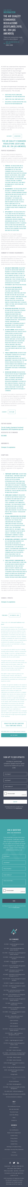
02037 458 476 (19, 848)
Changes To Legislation (8, 447)
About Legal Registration (14, 832)
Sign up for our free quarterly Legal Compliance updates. (14, 724)
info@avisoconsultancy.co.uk (14, 850)
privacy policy (19, 808)
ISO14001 (4, 435)
